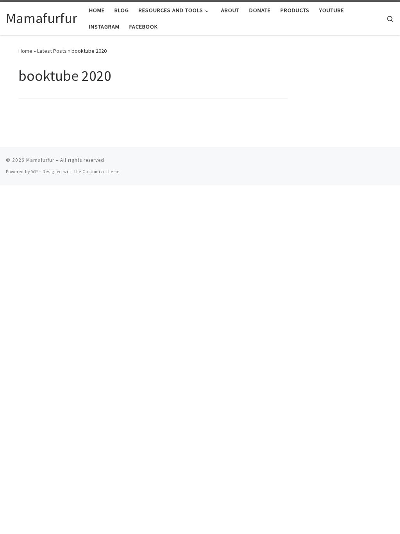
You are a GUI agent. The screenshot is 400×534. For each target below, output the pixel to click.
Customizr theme (101, 171)
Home (25, 50)
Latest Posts (52, 50)
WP (34, 171)
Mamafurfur (40, 160)
